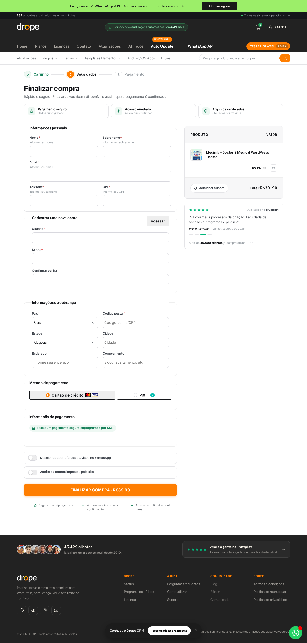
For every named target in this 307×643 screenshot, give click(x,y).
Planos (40, 46)
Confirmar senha (53, 270)
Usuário (47, 228)
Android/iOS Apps (141, 58)
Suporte (173, 600)
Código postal (122, 313)
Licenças (61, 46)
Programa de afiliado (139, 592)
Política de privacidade (270, 600)
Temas (69, 58)
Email (34, 162)
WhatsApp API (201, 46)
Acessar (158, 221)
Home (22, 46)
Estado (37, 333)
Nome (35, 137)
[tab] (191, 234)
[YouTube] (56, 610)
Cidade (108, 333)
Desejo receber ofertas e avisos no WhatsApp (75, 458)
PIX (142, 395)
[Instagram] (44, 610)
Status (129, 584)
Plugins (47, 58)
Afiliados (135, 46)
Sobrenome (112, 137)
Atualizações (110, 46)
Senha (45, 249)
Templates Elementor (101, 58)
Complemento (113, 353)
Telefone (37, 187)
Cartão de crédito (67, 395)
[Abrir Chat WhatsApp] (295, 632)
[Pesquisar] (285, 58)
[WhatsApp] (21, 610)
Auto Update (162, 44)
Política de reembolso (270, 592)
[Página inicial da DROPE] (28, 27)
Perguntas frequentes (183, 584)
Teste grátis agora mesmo (169, 630)
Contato (84, 46)
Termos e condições (269, 584)
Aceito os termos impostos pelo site (67, 471)
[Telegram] (33, 610)
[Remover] (273, 168)
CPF (107, 187)
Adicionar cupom (211, 188)
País (44, 313)
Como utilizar (177, 592)
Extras (166, 58)
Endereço (39, 353)
